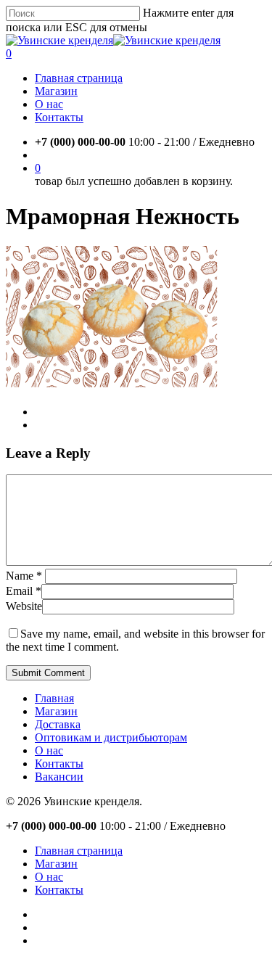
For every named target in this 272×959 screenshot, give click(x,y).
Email (23, 591)
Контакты (59, 763)
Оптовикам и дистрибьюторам (111, 737)
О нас (49, 750)
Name (24, 575)
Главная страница (79, 850)
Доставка (58, 724)
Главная (54, 698)
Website (24, 606)
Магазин (56, 711)
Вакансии (59, 776)
